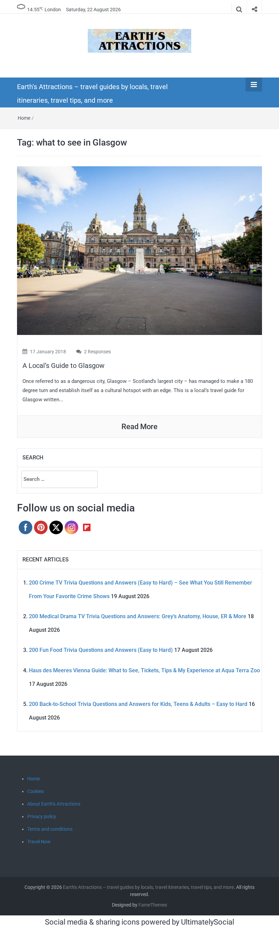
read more (139, 426)
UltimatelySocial (207, 922)
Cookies (35, 791)
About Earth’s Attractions (53, 804)
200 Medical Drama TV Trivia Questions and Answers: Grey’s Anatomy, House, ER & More (137, 616)
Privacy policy (41, 816)
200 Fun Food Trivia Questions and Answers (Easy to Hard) (101, 650)
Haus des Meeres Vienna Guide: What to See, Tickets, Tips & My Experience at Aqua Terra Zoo (144, 670)
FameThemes (152, 905)
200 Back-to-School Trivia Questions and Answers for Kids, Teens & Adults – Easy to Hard (138, 704)
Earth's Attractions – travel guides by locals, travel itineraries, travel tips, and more (148, 887)
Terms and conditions (49, 829)
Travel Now (39, 841)
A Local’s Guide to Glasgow (63, 365)
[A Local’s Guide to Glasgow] (139, 250)
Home (24, 118)
